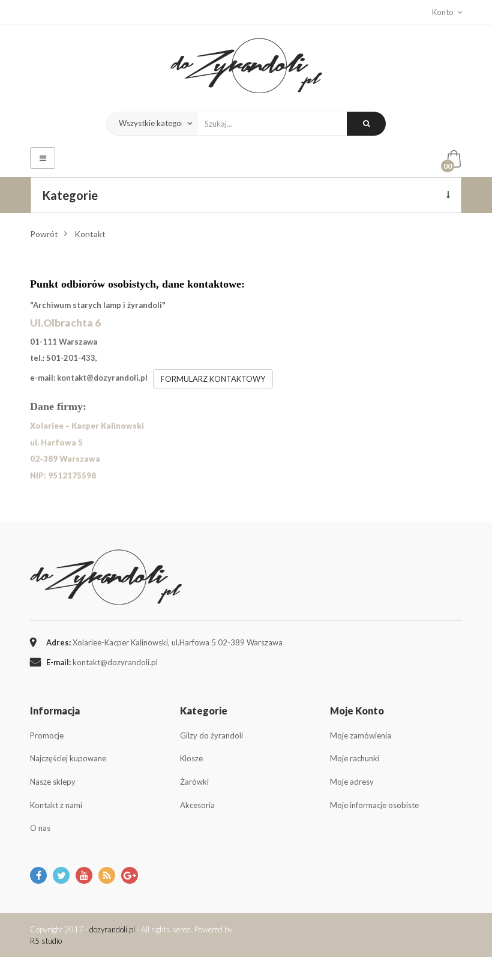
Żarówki (194, 781)
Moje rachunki (354, 758)
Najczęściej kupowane (68, 758)
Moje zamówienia (360, 735)
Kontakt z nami (56, 805)
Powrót (44, 234)
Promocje (47, 735)
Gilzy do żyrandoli (211, 735)
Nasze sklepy (53, 781)
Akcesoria (197, 805)
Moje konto (357, 710)
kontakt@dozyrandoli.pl (102, 377)
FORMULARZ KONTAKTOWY (213, 379)
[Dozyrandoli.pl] (246, 65)
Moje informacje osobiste (374, 805)
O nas (40, 828)
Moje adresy (352, 781)
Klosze (191, 758)
